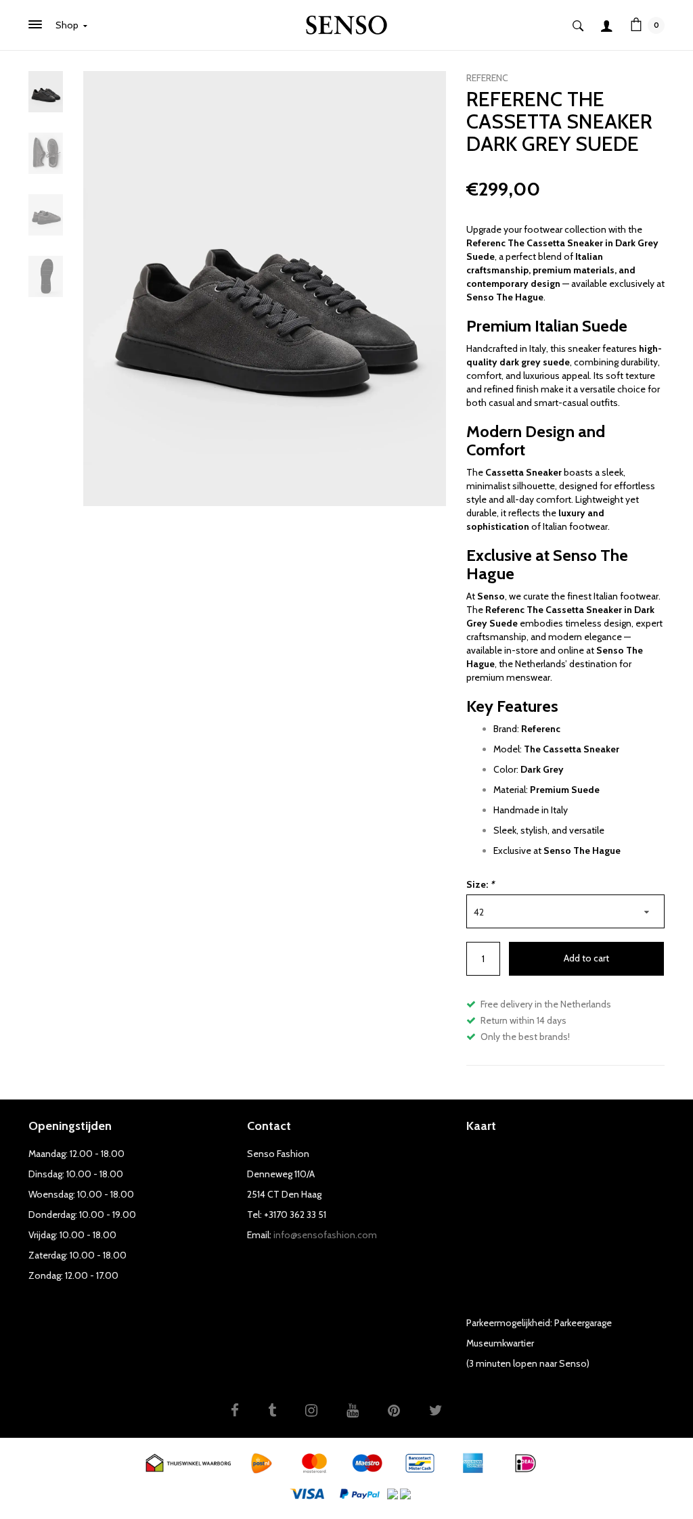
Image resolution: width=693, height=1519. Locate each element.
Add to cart (586, 958)
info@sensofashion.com (325, 1235)
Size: (480, 884)
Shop (68, 25)
